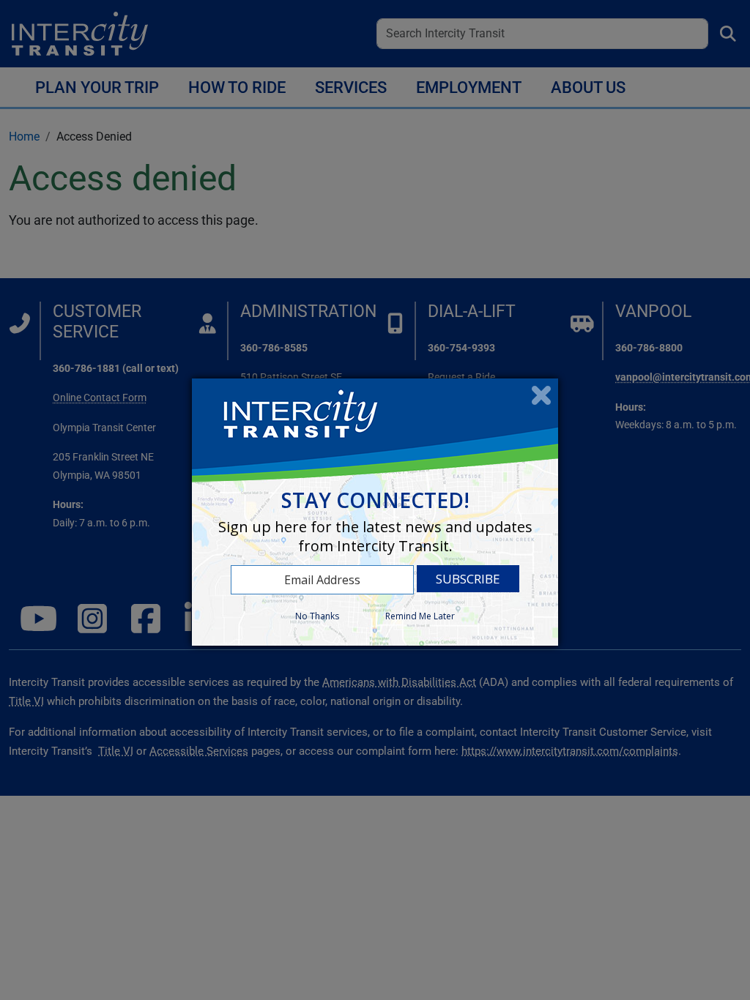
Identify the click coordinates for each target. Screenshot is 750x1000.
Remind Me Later (420, 616)
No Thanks (317, 616)
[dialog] (375, 512)
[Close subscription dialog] (541, 395)
